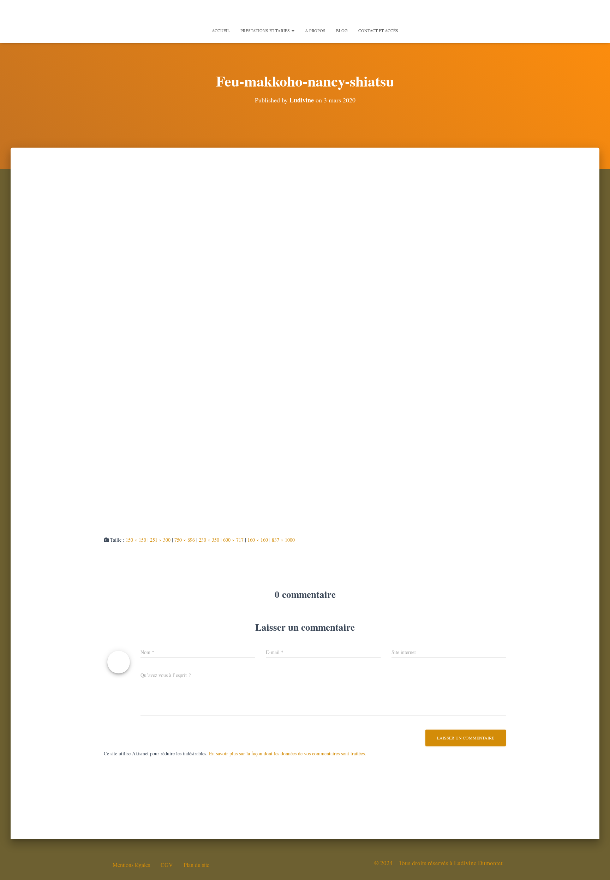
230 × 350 (209, 539)
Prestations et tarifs (265, 30)
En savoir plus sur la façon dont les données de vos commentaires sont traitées (287, 753)
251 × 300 (160, 539)
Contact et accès (378, 30)
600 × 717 (233, 539)
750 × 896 (184, 539)
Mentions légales (131, 864)
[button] (292, 30)
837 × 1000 (283, 539)
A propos (315, 30)
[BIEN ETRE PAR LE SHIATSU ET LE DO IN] (305, 12)
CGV (167, 864)
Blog (342, 30)
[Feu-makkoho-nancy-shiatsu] (251, 348)
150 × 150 (136, 539)
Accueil (221, 30)
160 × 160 (257, 539)
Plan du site (196, 864)
